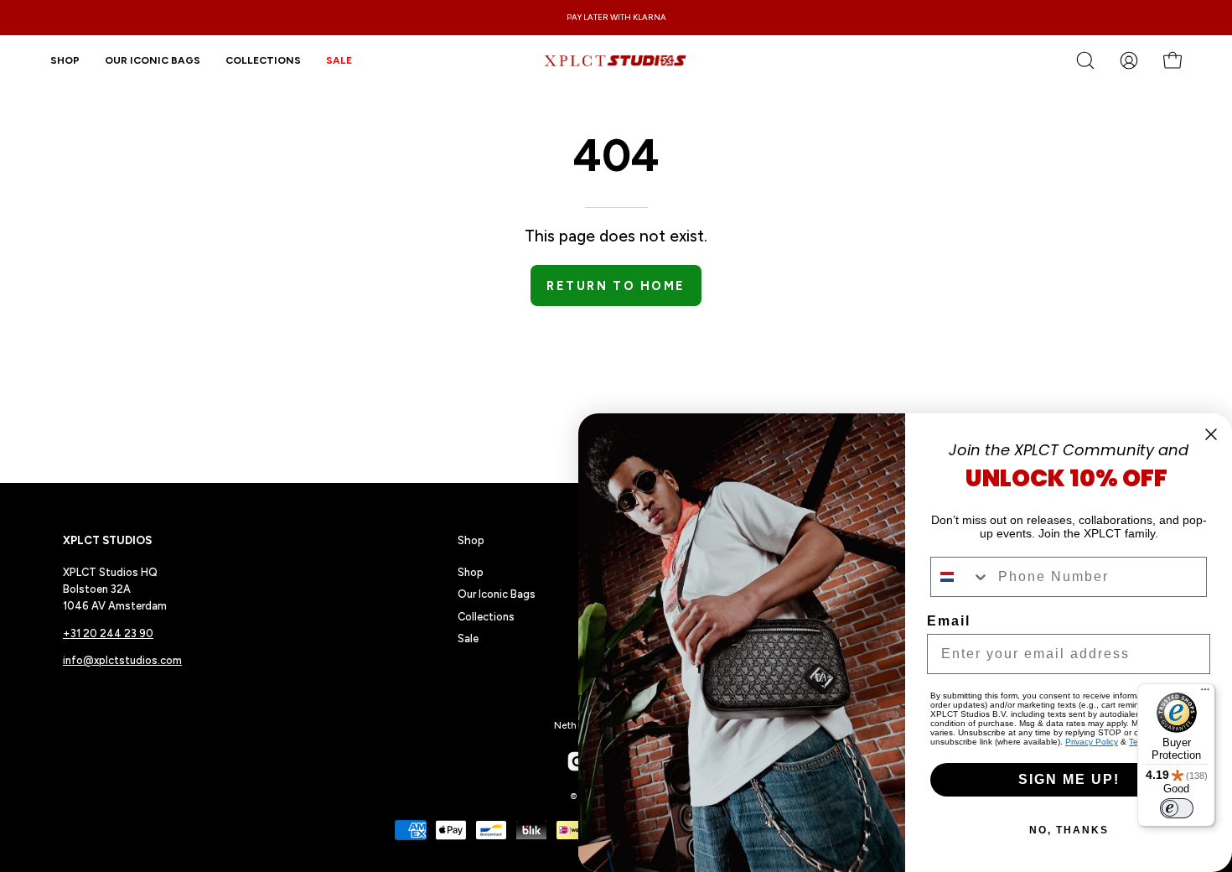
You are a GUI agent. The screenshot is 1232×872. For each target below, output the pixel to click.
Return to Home (615, 285)
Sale (468, 638)
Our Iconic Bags (497, 594)
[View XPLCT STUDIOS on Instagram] (577, 761)
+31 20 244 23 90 (108, 633)
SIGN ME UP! (1069, 779)
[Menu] (1205, 693)
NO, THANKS (1069, 830)
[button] (263, 60)
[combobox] (960, 577)
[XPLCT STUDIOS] (616, 60)
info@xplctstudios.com (122, 660)
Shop (471, 540)
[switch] (1176, 808)
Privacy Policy (1091, 741)
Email (949, 621)
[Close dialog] (1211, 434)
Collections (486, 616)
